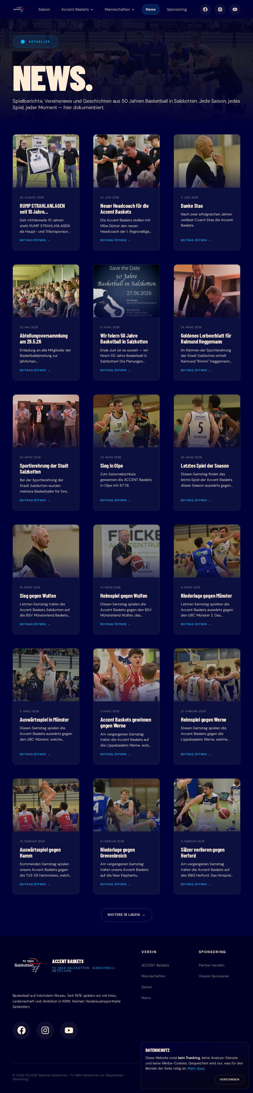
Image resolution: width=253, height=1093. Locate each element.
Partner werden (212, 965)
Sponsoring (177, 9)
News (151, 9)
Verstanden (229, 1079)
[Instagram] (220, 9)
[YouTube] (235, 9)
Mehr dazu (196, 1068)
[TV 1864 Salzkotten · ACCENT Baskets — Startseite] (19, 9)
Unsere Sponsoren (214, 976)
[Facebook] (205, 9)
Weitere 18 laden (126, 915)
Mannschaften (153, 976)
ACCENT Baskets (155, 965)
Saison (44, 9)
